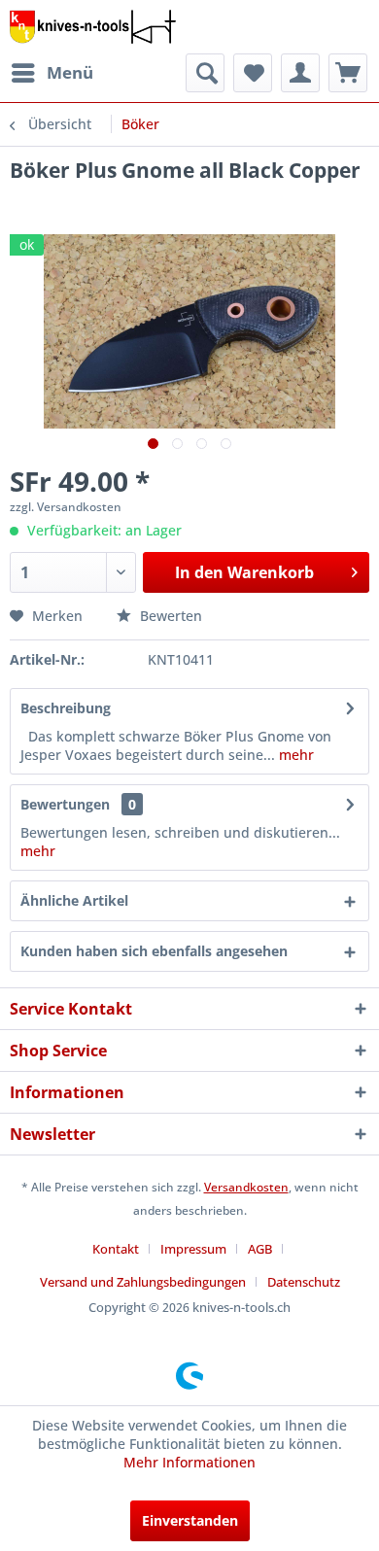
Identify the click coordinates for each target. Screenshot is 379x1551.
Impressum (193, 1249)
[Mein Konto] (300, 72)
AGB (260, 1249)
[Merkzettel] (252, 72)
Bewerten (169, 615)
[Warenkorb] (347, 72)
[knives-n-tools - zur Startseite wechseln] (93, 27)
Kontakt (115, 1249)
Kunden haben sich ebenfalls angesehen (154, 951)
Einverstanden (190, 1520)
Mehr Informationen (189, 1462)
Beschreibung (65, 708)
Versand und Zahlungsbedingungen (143, 1282)
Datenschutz (303, 1282)
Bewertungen (65, 804)
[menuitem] (51, 72)
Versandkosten (246, 1187)
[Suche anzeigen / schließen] (205, 72)
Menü (70, 72)
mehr (294, 754)
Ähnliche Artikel (74, 900)
